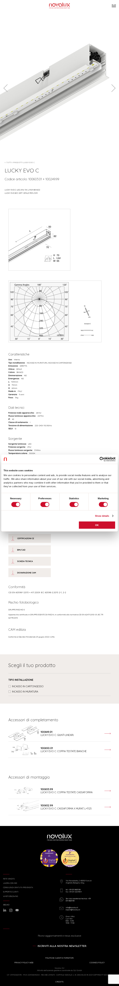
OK (97, 525)
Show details (102, 515)
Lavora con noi (10, 883)
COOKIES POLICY (97, 962)
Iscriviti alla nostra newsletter (62, 946)
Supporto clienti (10, 892)
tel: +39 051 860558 (73, 890)
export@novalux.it (73, 910)
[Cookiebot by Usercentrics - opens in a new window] (101, 459)
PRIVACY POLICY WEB (23, 962)
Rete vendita (9, 879)
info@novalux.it (72, 907)
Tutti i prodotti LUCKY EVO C (20, 162)
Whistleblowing (10, 896)
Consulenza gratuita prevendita (18, 888)
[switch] (44, 504)
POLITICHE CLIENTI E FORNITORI (59, 958)
